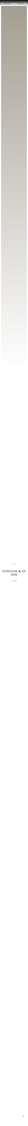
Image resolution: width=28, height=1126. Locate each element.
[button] (25, 3)
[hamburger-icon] (2, 3)
